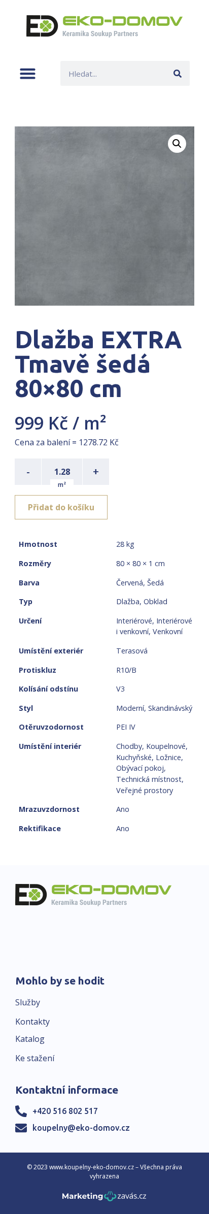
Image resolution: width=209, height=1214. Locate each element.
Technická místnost (149, 779)
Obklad (155, 601)
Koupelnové (166, 746)
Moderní (130, 708)
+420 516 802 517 (65, 1110)
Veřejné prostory (144, 790)
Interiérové (134, 621)
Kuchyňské (134, 757)
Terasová (132, 650)
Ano (122, 809)
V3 (120, 689)
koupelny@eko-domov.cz (81, 1127)
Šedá (155, 582)
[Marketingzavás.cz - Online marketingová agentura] (104, 1199)
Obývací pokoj (140, 768)
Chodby (129, 746)
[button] (27, 73)
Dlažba (128, 601)
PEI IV (125, 727)
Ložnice (168, 757)
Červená (129, 582)
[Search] (177, 73)
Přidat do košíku (61, 507)
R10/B (126, 670)
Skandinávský (170, 708)
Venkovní (168, 631)
